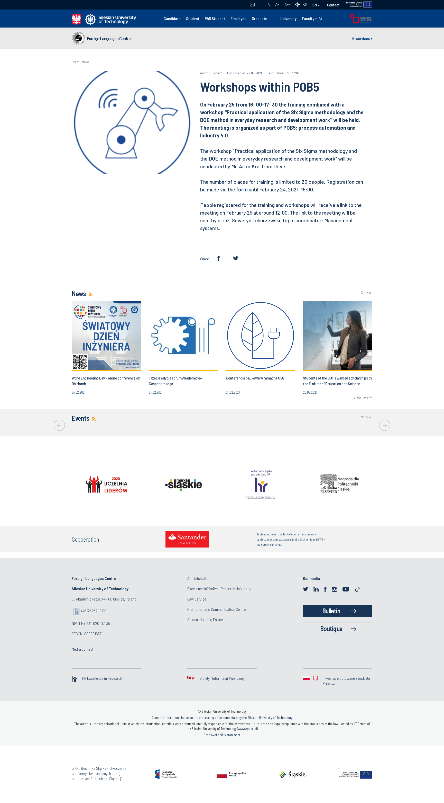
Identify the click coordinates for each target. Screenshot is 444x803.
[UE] (356, 4)
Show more (361, 397)
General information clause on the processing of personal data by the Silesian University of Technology (222, 718)
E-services (361, 38)
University (288, 18)
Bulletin (331, 611)
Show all (366, 292)
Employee (238, 18)
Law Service (196, 598)
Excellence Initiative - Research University (219, 588)
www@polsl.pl (247, 729)
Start (75, 62)
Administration (198, 578)
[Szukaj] (320, 18)
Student (192, 18)
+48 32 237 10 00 (93, 610)
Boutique (331, 628)
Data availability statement (222, 735)
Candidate (172, 18)
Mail (252, 5)
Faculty (308, 18)
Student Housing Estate (205, 619)
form (242, 189)
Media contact (82, 649)
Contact (333, 4)
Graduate (259, 18)
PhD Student (215, 18)
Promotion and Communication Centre (216, 609)
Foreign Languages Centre (109, 38)
